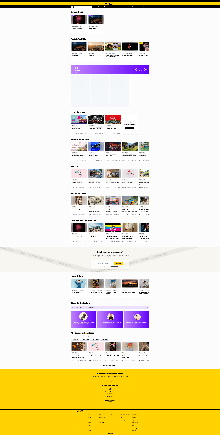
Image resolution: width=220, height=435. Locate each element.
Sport (88, 423)
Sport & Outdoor (95, 339)
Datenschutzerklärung (115, 266)
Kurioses (89, 428)
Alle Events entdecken (109, 365)
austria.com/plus (135, 427)
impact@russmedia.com (110, 400)
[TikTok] (145, 69)
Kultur (89, 425)
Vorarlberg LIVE (90, 417)
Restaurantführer (102, 417)
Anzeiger (211, 0)
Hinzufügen (145, 6)
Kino (99, 415)
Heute (95, 6)
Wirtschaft (89, 422)
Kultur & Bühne (105, 339)
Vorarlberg (135, 6)
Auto (207, 0)
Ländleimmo (134, 417)
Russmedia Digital (135, 428)
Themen (89, 430)
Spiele (111, 414)
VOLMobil (195, 0)
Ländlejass (111, 415)
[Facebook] (135, 69)
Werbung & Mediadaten (125, 414)
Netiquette (122, 419)
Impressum (123, 415)
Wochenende (107, 6)
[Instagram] (140, 69)
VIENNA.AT (134, 425)
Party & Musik (75, 339)
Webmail (189, 0)
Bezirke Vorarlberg (102, 422)
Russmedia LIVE (135, 430)
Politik (89, 420)
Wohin (100, 420)
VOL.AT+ (89, 415)
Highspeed (184, 0)
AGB (121, 417)
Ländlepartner (134, 420)
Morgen (100, 6)
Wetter (100, 414)
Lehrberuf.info (134, 423)
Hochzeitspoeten (135, 422)
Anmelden (118, 263)
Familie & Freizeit (85, 339)
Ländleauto (134, 415)
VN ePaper (217, 0)
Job (199, 0)
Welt (88, 419)
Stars (88, 427)
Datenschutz (123, 420)
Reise (100, 419)
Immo (203, 0)
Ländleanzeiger (134, 414)
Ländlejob (133, 419)
